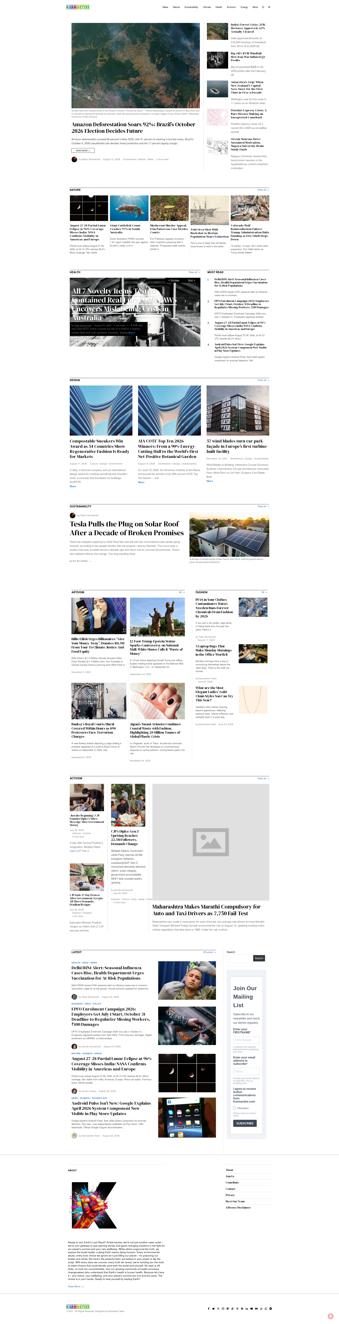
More (85, 332)
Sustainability (189, 463)
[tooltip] (209, 1309)
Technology (99, 1098)
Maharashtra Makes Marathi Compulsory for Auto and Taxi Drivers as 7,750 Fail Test (206, 910)
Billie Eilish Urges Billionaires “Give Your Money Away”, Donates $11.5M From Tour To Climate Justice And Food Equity (98, 645)
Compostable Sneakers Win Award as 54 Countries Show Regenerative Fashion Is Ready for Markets (99, 448)
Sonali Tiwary (89, 1090)
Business (77, 1003)
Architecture (164, 463)
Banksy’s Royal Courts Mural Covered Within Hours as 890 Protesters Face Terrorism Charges (94, 730)
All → (182, 592)
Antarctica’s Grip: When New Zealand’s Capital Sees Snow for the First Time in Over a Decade (247, 87)
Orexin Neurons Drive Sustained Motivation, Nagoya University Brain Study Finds (247, 144)
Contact (230, 1189)
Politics (150, 899)
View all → (263, 190)
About (229, 1170)
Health (76, 962)
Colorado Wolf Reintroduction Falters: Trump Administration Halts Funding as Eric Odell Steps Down (250, 232)
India (134, 899)
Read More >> (83, 150)
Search (231, 952)
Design (103, 463)
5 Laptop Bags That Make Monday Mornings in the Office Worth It (214, 650)
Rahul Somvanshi (91, 159)
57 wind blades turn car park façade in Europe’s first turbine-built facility (237, 446)
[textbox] (117, 1261)
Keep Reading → (81, 561)
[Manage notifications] (331, 1316)
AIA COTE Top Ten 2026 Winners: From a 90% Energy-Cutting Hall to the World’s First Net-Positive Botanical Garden (168, 448)
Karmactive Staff (207, 724)
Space (98, 1053)
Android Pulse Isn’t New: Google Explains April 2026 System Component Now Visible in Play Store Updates (241, 347)
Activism (115, 899)
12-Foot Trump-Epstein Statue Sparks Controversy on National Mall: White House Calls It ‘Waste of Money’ (156, 647)
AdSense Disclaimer (238, 1207)
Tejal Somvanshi (83, 321)
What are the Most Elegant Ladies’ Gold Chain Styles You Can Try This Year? (214, 694)
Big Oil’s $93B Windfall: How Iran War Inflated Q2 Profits (248, 56)
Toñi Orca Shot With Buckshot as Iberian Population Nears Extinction (210, 233)
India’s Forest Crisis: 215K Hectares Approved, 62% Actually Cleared (248, 28)
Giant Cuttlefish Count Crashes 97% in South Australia (125, 229)
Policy (97, 1003)
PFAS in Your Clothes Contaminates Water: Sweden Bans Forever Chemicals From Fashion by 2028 (214, 608)
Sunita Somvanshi (123, 889)
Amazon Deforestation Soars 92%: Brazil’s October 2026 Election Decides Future (133, 127)
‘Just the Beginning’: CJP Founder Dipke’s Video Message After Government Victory (87, 820)
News (151, 159)
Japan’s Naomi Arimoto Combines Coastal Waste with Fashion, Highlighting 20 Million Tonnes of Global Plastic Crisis (155, 730)
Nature (142, 159)
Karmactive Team (208, 678)
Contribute (232, 1182)
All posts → (209, 952)
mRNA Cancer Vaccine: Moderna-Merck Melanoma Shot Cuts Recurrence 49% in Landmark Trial (126, 300)
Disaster (87, 912)
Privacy (230, 1195)
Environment (130, 159)
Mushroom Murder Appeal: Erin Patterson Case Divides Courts (169, 229)
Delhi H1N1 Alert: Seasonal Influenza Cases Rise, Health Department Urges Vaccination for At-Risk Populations (241, 282)
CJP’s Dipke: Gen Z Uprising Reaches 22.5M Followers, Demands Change (125, 837)
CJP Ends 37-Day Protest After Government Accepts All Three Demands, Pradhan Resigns (86, 899)
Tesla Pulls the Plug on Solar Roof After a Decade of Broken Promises (127, 528)
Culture (94, 463)
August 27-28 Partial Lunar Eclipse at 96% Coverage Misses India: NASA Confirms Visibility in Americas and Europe (88, 232)
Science (87, 1053)
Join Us (230, 1176)
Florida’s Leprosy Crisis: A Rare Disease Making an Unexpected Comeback (249, 113)
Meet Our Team (235, 1201)
